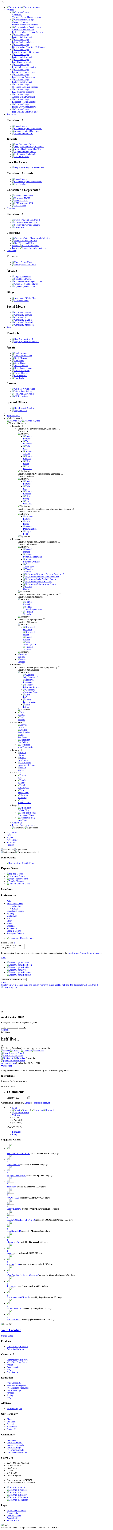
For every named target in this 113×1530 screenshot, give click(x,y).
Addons (23, 353)
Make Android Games (46, 579)
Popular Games (21, 879)
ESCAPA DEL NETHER (18, 1153)
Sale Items (22, 410)
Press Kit (10, 1424)
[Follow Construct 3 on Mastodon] (23, 325)
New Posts (24, 300)
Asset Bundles (27, 408)
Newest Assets (28, 389)
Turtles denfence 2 (15, 1308)
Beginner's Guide (26, 144)
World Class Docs (29, 240)
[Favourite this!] (13, 1058)
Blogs (15, 805)
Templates (24, 370)
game (9, 1253)
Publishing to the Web (34, 146)
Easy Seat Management (17, 1385)
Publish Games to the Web (47, 576)
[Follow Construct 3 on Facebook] (22, 322)
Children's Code (14, 1515)
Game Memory (13, 1164)
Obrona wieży (13, 1242)
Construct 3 (38, 429)
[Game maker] (23, 421)
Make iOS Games (44, 581)
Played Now (12, 840)
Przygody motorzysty (16, 1175)
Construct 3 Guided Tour (23, 863)
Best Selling (26, 391)
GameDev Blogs (14, 1447)
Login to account (27, 825)
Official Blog (30, 298)
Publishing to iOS (28, 151)
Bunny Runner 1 (14, 1209)
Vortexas (16, 1115)
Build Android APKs (31, 149)
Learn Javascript (14, 1390)
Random (10, 845)
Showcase (11, 842)
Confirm (4, 1030)
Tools (21, 378)
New (9, 835)
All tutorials (23, 156)
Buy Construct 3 (25, 339)
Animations (27, 355)
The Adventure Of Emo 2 (18, 1297)
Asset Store (17, 722)
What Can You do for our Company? (23, 1275)
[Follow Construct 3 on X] (19, 317)
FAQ (21, 227)
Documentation (13, 1367)
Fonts (21, 360)
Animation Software (15, 1349)
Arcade (15, 772)
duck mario (12, 1187)
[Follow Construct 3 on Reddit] (21, 312)
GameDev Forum (14, 1442)
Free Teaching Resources (18, 1388)
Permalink (16, 1132)
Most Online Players (29, 284)
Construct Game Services (44, 509)
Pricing (10, 1365)
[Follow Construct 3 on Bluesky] (22, 320)
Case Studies (12, 1372)
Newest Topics (29, 264)
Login (17, 415)
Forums (15, 750)
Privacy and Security (30, 225)
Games (23, 363)
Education (11, 208)
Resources (11, 114)
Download (28, 195)
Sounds (28, 368)
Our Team (11, 1422)
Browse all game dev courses (31, 167)
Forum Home (26, 262)
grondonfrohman (8, 1063)
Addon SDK (27, 133)
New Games (19, 876)
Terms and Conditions (16, 1510)
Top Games (26, 276)
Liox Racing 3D (14, 1231)
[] (13, 1107)
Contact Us (17, 823)
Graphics (24, 365)
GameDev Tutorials (15, 1445)
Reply (14, 1134)
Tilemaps (22, 375)
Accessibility (12, 1518)
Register (10, 415)
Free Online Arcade (15, 1450)
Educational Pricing (27, 243)
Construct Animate (39, 474)
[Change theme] (25, 828)
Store (9, 327)
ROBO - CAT (13, 1198)
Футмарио (12, 1286)
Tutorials (22, 184)
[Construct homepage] (23, 7)
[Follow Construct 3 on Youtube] (22, 315)
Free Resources (30, 222)
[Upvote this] (9, 1050)
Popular (10, 837)
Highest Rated (27, 394)
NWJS (27, 198)
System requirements (32, 128)
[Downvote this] (32, 1050)
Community (12, 250)
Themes (24, 373)
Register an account (41, 1103)
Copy (3, 957)
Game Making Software (17, 1346)
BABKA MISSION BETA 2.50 (21, 1220)
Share (20, 1055)
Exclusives (23, 396)
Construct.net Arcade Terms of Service (84, 953)
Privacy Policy (13, 1513)
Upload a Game (28, 286)
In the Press (12, 1426)
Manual (24, 126)
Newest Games (25, 279)
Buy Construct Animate (28, 341)
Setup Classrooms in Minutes (36, 238)
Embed (20, 1053)
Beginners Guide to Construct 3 (50, 574)
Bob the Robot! (14, 1319)
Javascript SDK (26, 203)
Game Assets (12, 1440)
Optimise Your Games (46, 584)
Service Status (13, 1520)
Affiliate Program (14, 1408)
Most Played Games (33, 281)
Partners (10, 1393)
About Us (11, 1419)
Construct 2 (30, 619)
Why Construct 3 (14, 1383)
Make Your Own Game (17, 1362)
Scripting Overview (30, 131)
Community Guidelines (17, 1452)
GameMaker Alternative (17, 1360)
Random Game (23, 884)
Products (10, 10)
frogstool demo (13, 1264)
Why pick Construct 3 (30, 220)
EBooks (23, 358)
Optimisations (31, 154)
